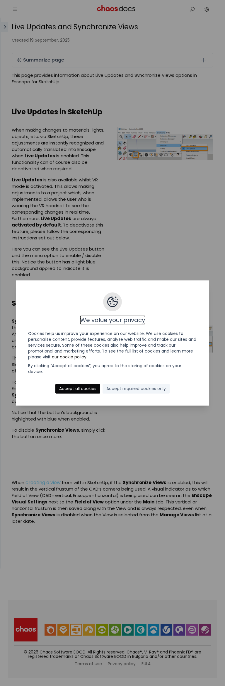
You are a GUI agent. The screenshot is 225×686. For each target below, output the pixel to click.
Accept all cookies (77, 388)
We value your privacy (112, 320)
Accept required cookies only (136, 388)
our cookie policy (69, 357)
